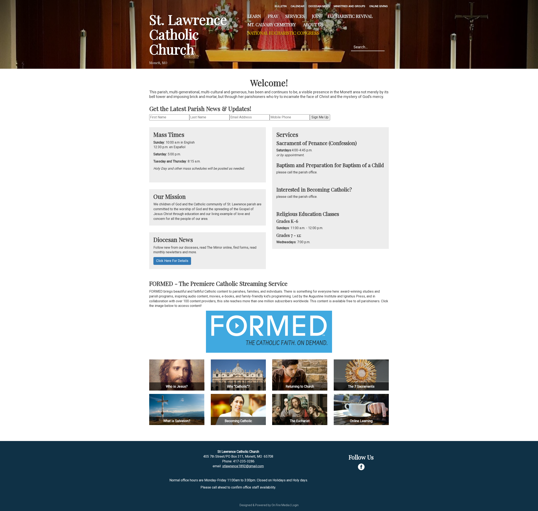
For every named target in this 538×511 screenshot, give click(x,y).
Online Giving (378, 6)
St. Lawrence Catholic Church (188, 34)
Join (316, 16)
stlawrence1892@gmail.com (243, 466)
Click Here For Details (172, 261)
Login (295, 505)
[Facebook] (361, 466)
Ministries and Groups (349, 6)
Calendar (298, 6)
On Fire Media (281, 505)
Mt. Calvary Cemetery (272, 24)
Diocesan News (319, 6)
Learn (254, 16)
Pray (273, 16)
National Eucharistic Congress (283, 33)
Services (295, 16)
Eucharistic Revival (350, 16)
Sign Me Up (319, 117)
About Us (313, 24)
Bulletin (281, 6)
